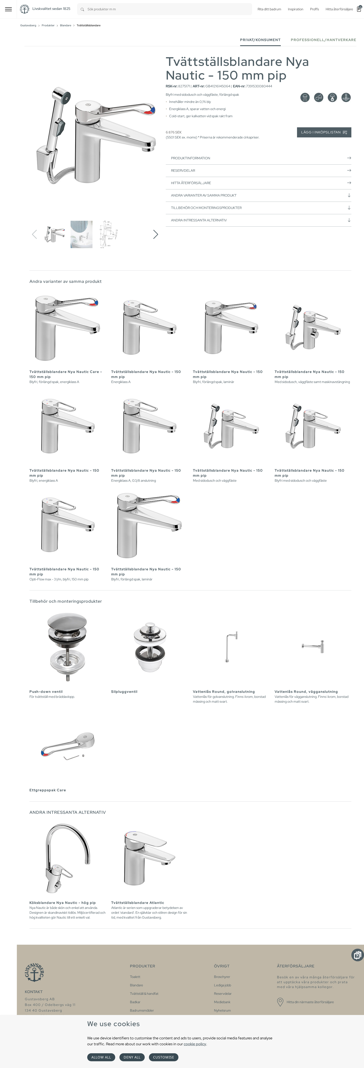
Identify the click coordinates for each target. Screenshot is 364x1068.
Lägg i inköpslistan (321, 132)
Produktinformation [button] (190, 158)
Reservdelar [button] (183, 170)
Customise (163, 1057)
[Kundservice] (357, 955)
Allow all (101, 1057)
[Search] (82, 9)
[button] (156, 234)
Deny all (132, 1057)
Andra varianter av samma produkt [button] (204, 195)
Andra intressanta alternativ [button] (199, 220)
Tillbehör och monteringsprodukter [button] (206, 208)
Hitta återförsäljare (191, 183)
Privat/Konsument (260, 40)
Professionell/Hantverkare (323, 40)
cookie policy (195, 1043)
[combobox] (170, 9)
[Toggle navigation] (8, 9)
